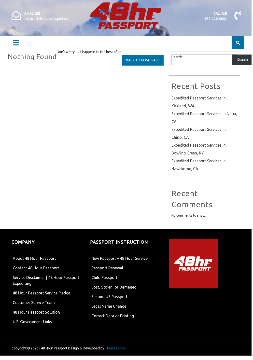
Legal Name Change (108, 306)
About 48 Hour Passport (34, 258)
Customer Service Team (34, 302)
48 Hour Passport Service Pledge (41, 293)
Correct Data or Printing (112, 316)
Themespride (114, 348)
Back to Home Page (143, 60)
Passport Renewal (107, 268)
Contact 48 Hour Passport (36, 268)
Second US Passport (109, 296)
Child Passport (104, 277)
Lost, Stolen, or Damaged (114, 287)
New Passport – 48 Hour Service (119, 258)
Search (177, 57)
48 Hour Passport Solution (36, 312)
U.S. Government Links (32, 321)
